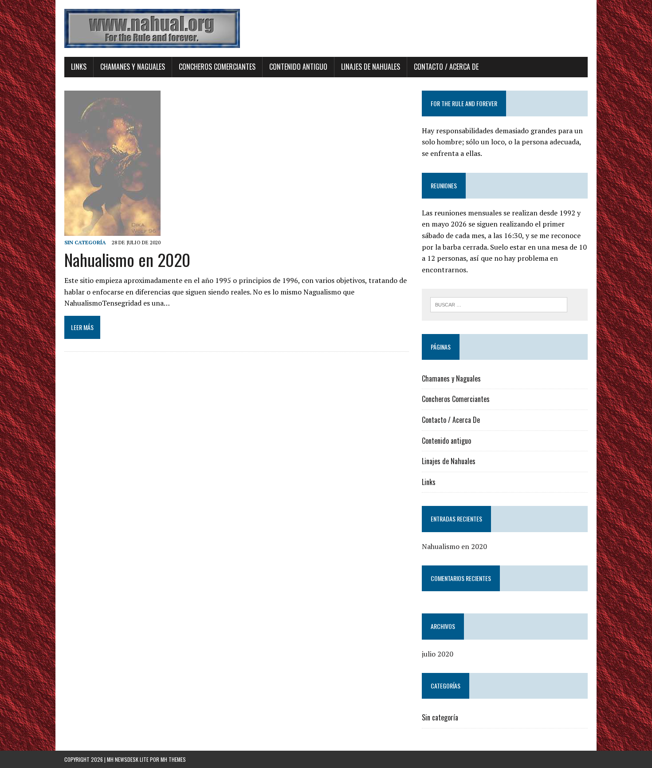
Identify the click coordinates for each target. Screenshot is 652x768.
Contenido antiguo (298, 66)
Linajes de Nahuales (370, 66)
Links (78, 66)
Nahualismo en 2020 (127, 259)
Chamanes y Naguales (132, 66)
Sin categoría (85, 242)
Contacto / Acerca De (446, 66)
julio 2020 (437, 654)
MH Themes (173, 759)
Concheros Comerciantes (217, 66)
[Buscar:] (498, 304)
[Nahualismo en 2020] (112, 230)
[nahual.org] (326, 28)
